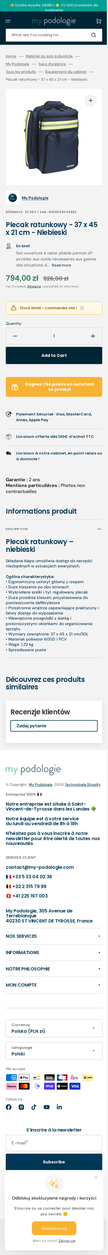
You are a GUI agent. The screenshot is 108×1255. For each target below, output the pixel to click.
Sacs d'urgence (52, 64)
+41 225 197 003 (30, 912)
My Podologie (17, 64)
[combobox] (50, 35)
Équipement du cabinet (66, 71)
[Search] (86, 35)
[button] (8, 21)
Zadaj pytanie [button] (32, 731)
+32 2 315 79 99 (29, 902)
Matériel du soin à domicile (49, 56)
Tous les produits (21, 71)
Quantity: (14, 322)
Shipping (34, 285)
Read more (75, 264)
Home (11, 56)
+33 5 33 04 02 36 (32, 892)
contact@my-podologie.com (39, 883)
